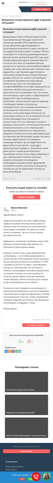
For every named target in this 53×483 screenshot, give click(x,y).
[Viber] (13, 351)
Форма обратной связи (14, 466)
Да (31, 479)
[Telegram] (19, 351)
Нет (22, 479)
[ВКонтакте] (6, 351)
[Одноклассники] (9, 351)
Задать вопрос (41, 9)
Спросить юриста (41, 4)
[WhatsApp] (16, 351)
